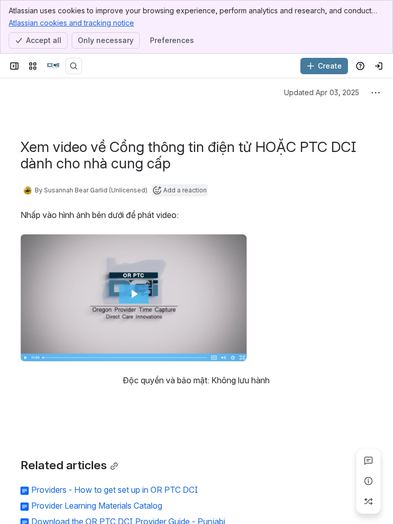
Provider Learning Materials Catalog (96, 505)
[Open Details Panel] (368, 481)
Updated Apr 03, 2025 (321, 92)
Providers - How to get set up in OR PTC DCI (114, 490)
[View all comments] (368, 460)
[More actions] (375, 92)
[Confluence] (53, 66)
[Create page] (368, 501)
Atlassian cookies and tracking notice (71, 22)
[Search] (74, 66)
